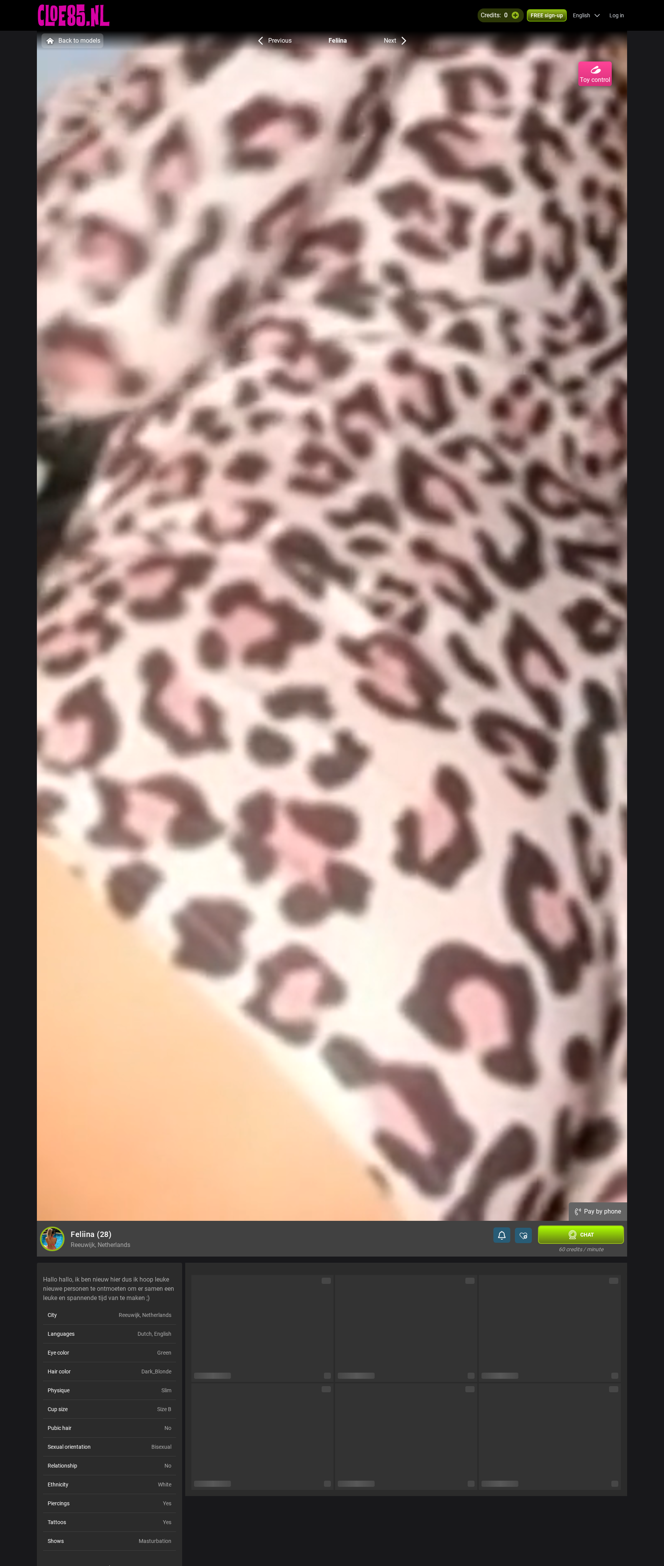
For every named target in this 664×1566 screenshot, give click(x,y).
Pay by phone (602, 1211)
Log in (616, 15)
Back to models (79, 40)
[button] (586, 15)
